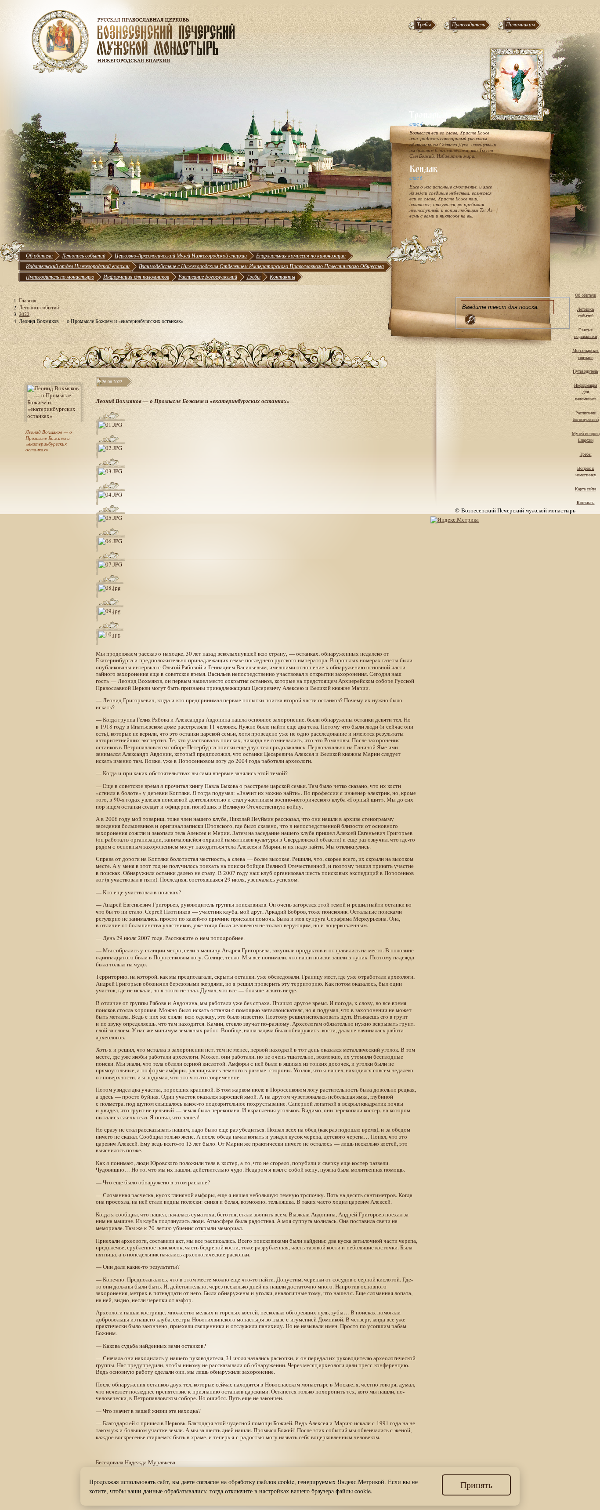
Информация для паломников (136, 276)
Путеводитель (468, 24)
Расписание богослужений (586, 416)
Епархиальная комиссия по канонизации (301, 255)
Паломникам (520, 24)
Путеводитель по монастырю (60, 276)
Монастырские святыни (585, 353)
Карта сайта (585, 489)
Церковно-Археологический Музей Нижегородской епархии (181, 255)
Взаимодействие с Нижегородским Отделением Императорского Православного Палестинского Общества (261, 265)
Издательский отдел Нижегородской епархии (78, 265)
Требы (424, 24)
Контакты (282, 276)
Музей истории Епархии (586, 436)
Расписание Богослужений (207, 276)
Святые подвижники (585, 333)
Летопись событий (83, 255)
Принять (476, 1485)
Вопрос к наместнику (585, 471)
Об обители (39, 255)
